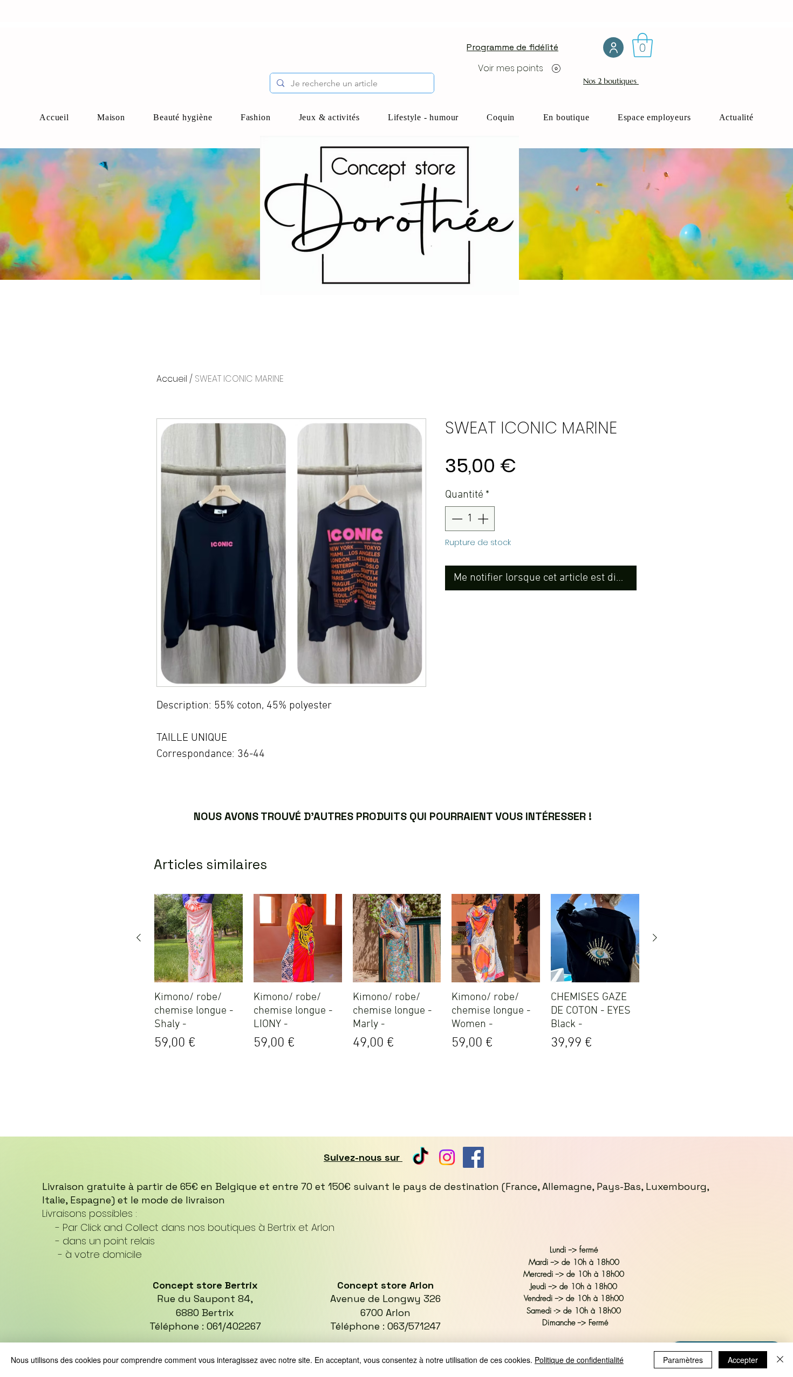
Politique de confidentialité (579, 1359)
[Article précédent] (138, 937)
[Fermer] (780, 1359)
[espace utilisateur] (613, 47)
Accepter (743, 1359)
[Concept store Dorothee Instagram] (446, 1157)
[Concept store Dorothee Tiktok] (420, 1157)
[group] (396, 997)
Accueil (171, 379)
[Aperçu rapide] (198, 938)
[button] (642, 45)
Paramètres (683, 1359)
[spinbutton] (470, 519)
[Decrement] (456, 519)
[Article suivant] (654, 937)
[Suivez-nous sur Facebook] (473, 1157)
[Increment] (484, 519)
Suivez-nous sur (363, 1157)
